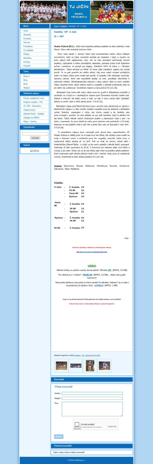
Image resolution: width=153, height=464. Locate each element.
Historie (26, 42)
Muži (25, 84)
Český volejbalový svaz (33, 98)
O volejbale (28, 50)
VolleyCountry (29, 110)
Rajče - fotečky (30, 121)
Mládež (26, 88)
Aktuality (27, 35)
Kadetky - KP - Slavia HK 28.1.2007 (87, 355)
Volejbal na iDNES (31, 118)
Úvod (25, 31)
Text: (56, 403)
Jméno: (57, 393)
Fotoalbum (28, 46)
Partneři (26, 66)
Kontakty (27, 38)
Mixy (25, 80)
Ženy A (26, 76)
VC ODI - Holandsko (32, 106)
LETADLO (98, 285)
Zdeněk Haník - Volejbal (33, 114)
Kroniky (26, 62)
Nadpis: (57, 398)
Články (26, 54)
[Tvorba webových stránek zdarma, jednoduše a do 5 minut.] (84, 460)
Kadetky (63, 26)
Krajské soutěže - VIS (33, 102)
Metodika (27, 58)
